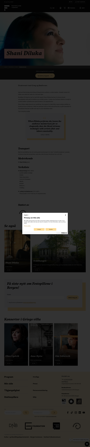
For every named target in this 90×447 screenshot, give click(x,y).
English (26, 215)
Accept (39, 229)
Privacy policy (27, 226)
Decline (51, 229)
